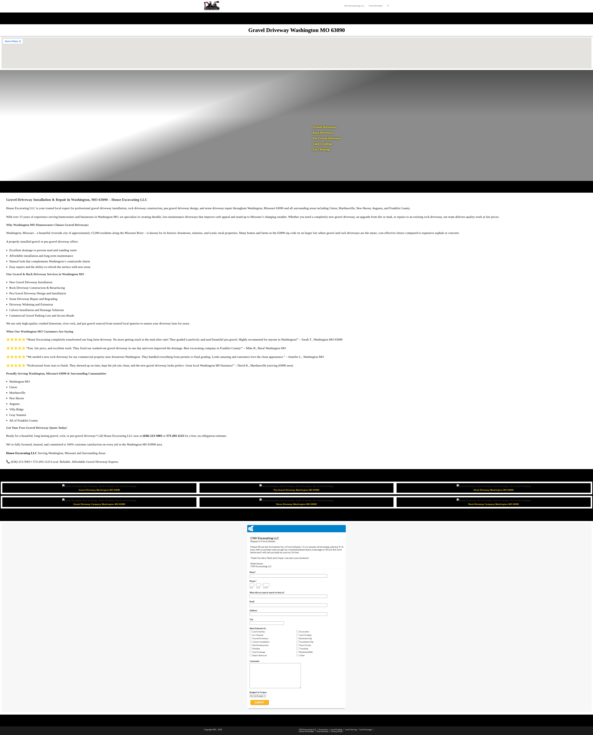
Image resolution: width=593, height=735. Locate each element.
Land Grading (336, 729)
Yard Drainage (365, 729)
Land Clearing (351, 729)
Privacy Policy (337, 731)
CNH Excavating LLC (307, 729)
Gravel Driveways (306, 731)
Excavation (323, 729)
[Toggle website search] (388, 5)
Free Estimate (322, 731)
